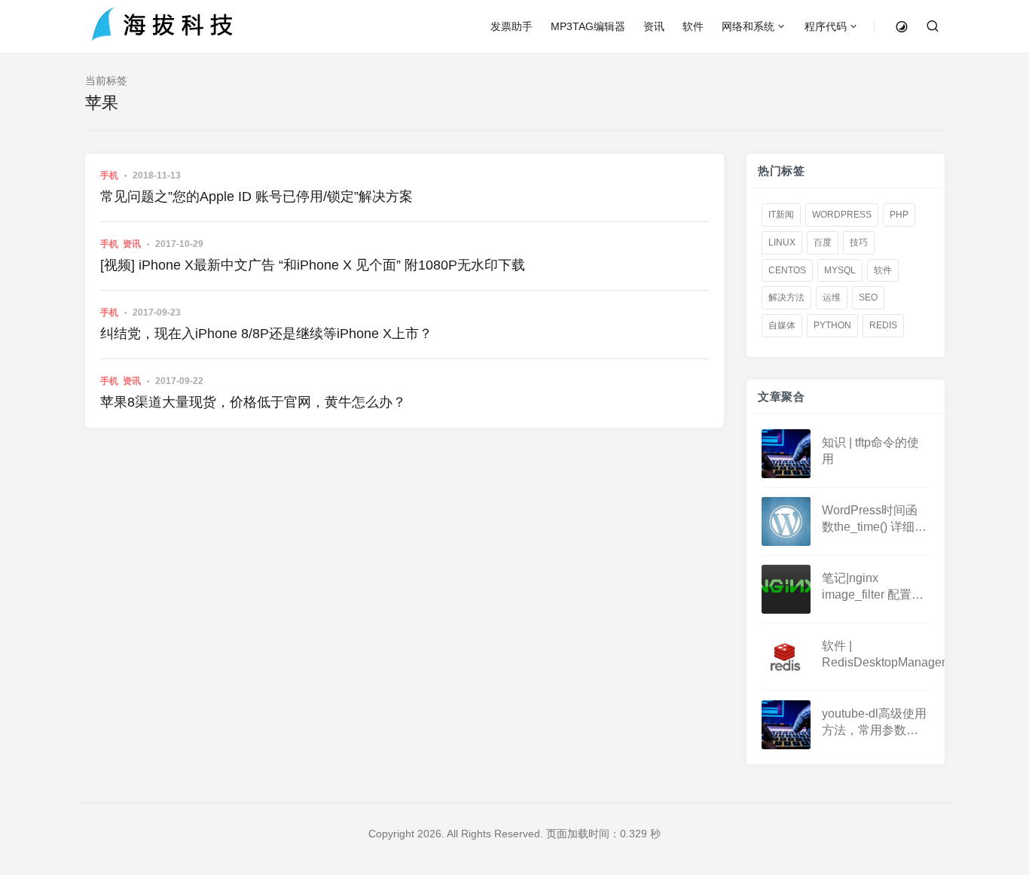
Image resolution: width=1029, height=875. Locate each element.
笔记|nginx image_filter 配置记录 (873, 588)
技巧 (859, 242)
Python (832, 325)
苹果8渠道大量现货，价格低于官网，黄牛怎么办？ (253, 402)
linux (781, 242)
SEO (868, 297)
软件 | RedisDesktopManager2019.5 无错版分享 (902, 655)
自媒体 (781, 325)
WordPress (842, 214)
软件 (693, 26)
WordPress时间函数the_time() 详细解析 (874, 520)
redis (883, 325)
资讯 (653, 26)
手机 (109, 175)
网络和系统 (748, 26)
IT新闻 (781, 214)
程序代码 (826, 26)
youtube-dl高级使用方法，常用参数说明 (874, 723)
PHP (899, 214)
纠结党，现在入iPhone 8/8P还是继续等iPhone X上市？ (266, 333)
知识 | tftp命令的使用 (870, 450)
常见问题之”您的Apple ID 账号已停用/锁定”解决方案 (256, 196)
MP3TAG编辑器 (588, 26)
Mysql (840, 269)
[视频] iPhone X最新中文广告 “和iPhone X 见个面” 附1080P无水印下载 (312, 265)
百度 (823, 242)
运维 (832, 297)
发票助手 (511, 26)
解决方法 (786, 297)
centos (787, 269)
